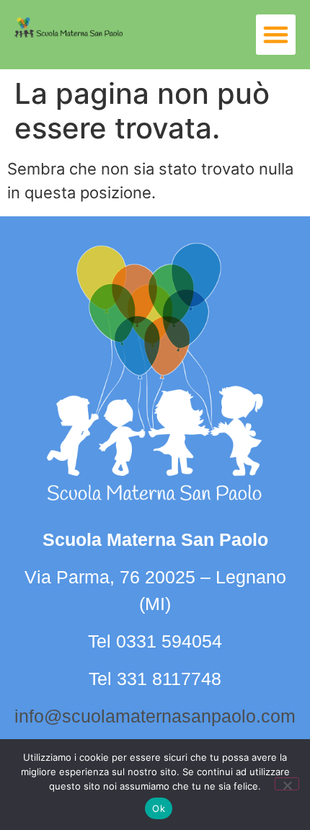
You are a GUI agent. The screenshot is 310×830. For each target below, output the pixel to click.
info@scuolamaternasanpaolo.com (155, 716)
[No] (287, 783)
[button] (276, 34)
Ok (158, 808)
